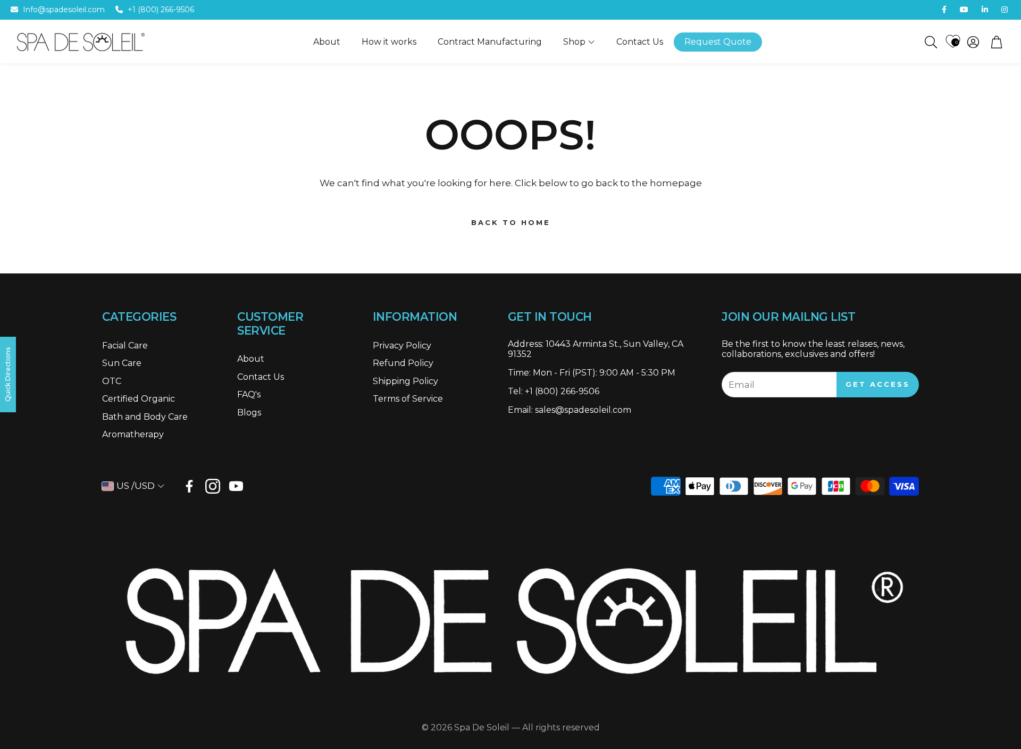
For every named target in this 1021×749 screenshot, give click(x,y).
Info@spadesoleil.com (64, 9)
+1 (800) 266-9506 (161, 9)
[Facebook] (189, 486)
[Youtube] (236, 486)
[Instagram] (212, 486)
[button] (930, 42)
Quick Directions (8, 374)
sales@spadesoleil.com (583, 410)
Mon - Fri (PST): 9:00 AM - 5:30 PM (604, 373)
